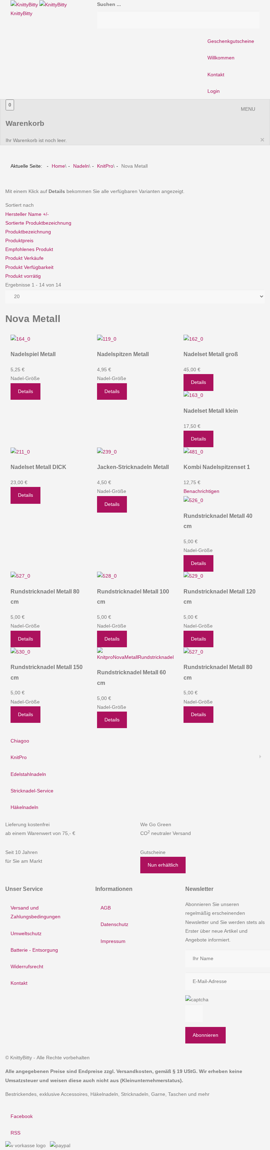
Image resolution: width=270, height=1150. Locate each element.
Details (25, 391)
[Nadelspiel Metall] (20, 338)
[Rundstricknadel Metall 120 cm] (193, 576)
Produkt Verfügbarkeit (29, 267)
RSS (15, 1133)
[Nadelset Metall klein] (193, 395)
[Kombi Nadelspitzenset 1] (193, 451)
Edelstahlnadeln (28, 774)
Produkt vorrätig (23, 276)
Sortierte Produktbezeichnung (38, 223)
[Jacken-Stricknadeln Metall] (107, 451)
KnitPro (105, 166)
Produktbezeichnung (28, 232)
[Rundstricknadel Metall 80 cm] (20, 576)
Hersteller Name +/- (27, 214)
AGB (106, 908)
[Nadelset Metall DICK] (20, 451)
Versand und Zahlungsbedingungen (35, 912)
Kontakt (215, 74)
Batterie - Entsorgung (34, 950)
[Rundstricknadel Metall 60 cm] (135, 654)
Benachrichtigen (201, 491)
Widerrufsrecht (27, 966)
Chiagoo (20, 741)
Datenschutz (114, 924)
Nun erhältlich (163, 865)
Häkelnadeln (24, 807)
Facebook (22, 1116)
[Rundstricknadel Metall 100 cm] (107, 576)
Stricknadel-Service (32, 791)
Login (213, 91)
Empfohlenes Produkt (29, 249)
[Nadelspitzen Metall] (106, 338)
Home (58, 166)
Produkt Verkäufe (24, 258)
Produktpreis (19, 240)
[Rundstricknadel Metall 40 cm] (193, 500)
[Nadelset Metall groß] (193, 338)
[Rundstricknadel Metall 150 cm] (20, 651)
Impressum (113, 941)
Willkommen (220, 57)
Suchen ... (109, 4)
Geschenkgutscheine (230, 41)
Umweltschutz (26, 933)
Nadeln (81, 166)
